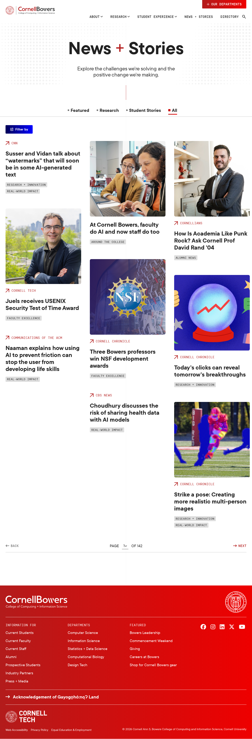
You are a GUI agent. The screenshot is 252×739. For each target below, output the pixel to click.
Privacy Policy (39, 730)
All (174, 110)
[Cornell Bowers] (30, 10)
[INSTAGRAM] (212, 627)
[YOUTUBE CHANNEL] (242, 627)
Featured (80, 110)
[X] (231, 627)
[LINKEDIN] (222, 627)
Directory (229, 16)
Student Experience (155, 16)
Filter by (21, 129)
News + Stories (198, 16)
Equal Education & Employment (71, 730)
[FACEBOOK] (203, 627)
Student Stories (145, 110)
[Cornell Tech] (26, 717)
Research (118, 16)
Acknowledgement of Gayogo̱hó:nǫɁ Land (56, 697)
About (94, 16)
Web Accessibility (17, 730)
